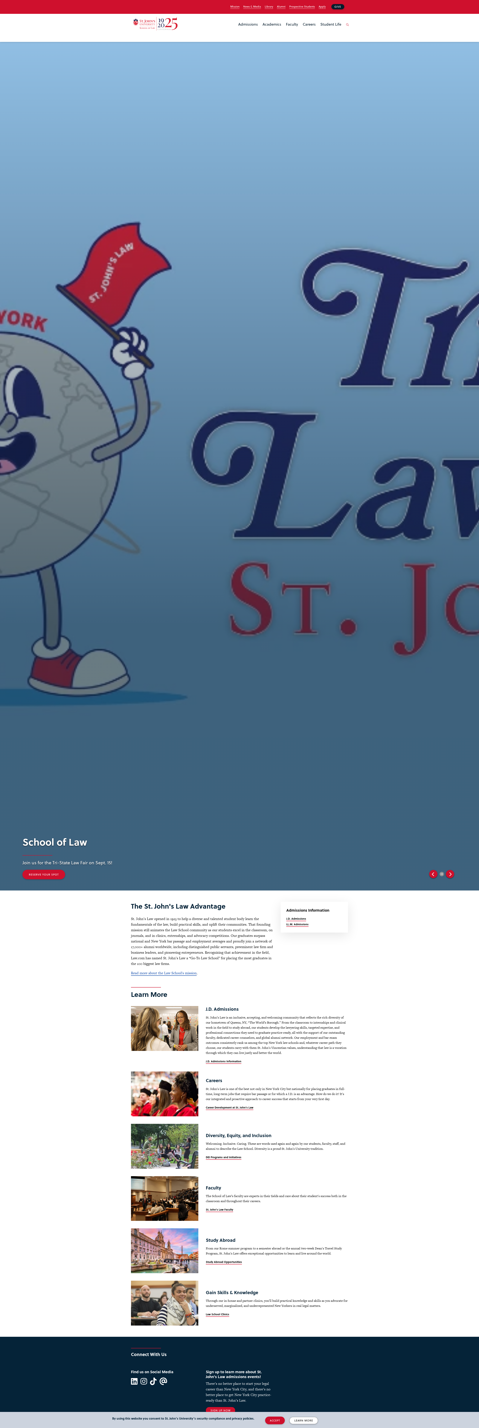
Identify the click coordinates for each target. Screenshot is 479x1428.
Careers (309, 24)
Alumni (281, 6)
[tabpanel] (252, 869)
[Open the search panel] (347, 27)
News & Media (252, 6)
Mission (235, 6)
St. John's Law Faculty (219, 1210)
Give (337, 7)
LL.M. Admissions (297, 924)
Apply (322, 6)
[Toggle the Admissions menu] (248, 28)
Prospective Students (302, 6)
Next (450, 874)
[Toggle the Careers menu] (309, 28)
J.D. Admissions (296, 919)
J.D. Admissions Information (223, 1061)
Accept (275, 1420)
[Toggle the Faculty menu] (292, 28)
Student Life (330, 24)
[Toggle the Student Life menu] (331, 28)
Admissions (248, 24)
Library (269, 6)
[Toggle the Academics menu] (272, 28)
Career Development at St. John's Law (229, 1107)
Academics (272, 24)
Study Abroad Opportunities (224, 1262)
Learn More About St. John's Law (208, 874)
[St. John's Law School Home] (155, 23)
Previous (433, 874)
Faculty (292, 24)
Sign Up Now (220, 1410)
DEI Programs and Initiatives (223, 1157)
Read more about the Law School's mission (164, 973)
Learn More (303, 1420)
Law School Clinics (217, 1314)
